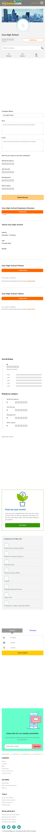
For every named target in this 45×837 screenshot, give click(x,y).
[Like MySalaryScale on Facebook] (3, 828)
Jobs (36, 56)
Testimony (5, 768)
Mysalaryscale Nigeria (9, 822)
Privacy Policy (6, 773)
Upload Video (22, 298)
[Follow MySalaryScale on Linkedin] (19, 828)
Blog (3, 766)
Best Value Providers (30, 831)
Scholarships (6, 805)
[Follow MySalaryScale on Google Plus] (14, 828)
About (4, 761)
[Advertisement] (22, 87)
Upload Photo (22, 270)
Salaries (22, 56)
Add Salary (5, 783)
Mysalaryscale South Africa (11, 814)
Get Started (22, 525)
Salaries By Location (8, 800)
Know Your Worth (7, 797)
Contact (4, 764)
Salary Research (7, 802)
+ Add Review (33, 40)
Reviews (8, 56)
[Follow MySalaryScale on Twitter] (9, 828)
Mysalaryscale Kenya (9, 819)
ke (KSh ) (34, 3)
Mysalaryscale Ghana (9, 817)
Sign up (4, 788)
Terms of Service (7, 771)
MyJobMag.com (10, 831)
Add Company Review (9, 785)
